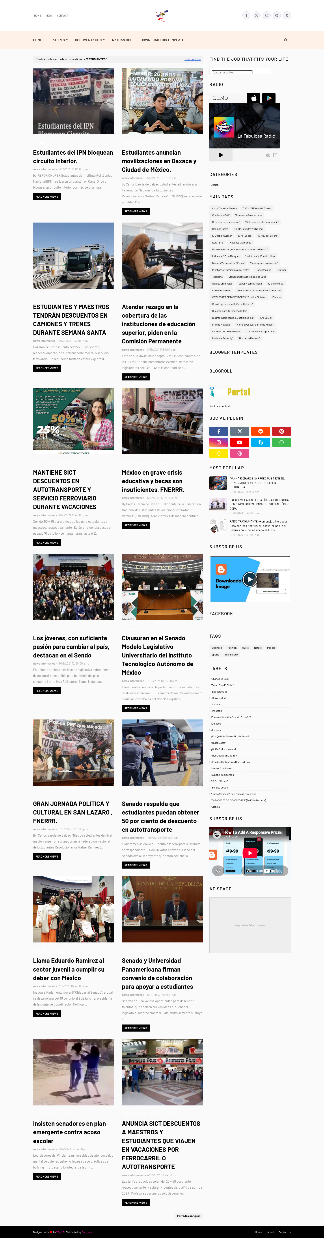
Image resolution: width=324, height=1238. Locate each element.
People (271, 647)
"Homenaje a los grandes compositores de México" (240, 249)
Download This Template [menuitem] (162, 40)
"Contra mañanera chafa (248, 215)
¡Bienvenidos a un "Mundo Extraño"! (250, 717)
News (49, 15)
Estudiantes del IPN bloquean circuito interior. (73, 156)
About (270, 1232)
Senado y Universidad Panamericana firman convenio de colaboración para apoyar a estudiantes (157, 973)
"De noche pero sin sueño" (226, 221)
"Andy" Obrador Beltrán (224, 208)
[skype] (287, 15)
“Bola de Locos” (250, 787)
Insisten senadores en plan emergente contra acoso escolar (69, 1132)
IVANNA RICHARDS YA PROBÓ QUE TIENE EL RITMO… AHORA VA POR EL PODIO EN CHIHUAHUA (257, 483)
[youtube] (239, 442)
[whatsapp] (281, 442)
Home (37, 15)
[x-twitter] (257, 15)
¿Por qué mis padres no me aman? (250, 736)
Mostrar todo (192, 59)
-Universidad (250, 697)
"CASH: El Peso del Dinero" (256, 208)
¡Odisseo (250, 723)
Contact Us (285, 1232)
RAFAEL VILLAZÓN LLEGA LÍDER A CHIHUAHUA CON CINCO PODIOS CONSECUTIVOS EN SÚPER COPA (259, 504)
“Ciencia (276, 297)
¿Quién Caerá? (250, 742)
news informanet (44, 169)
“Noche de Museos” (249, 338)
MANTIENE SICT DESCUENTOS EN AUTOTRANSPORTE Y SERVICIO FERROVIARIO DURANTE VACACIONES (65, 489)
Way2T (60, 1232)
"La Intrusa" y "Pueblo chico (260, 256)
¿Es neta (250, 729)
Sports (215, 654)
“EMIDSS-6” (266, 317)
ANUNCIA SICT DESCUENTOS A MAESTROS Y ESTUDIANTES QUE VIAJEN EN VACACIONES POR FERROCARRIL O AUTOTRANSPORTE (161, 1145)
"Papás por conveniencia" (264, 262)
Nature (258, 647)
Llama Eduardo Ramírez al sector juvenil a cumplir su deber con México (68, 969)
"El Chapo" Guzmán (222, 235)
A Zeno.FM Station (220, 163)
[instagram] (267, 15)
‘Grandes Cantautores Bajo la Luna (247, 276)
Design (250, 184)
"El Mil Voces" (245, 235)
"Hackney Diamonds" (240, 242)
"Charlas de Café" (221, 215)
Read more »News (47, 196)
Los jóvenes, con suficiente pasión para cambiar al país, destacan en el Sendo (71, 646)
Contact (62, 15)
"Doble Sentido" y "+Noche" (248, 228)
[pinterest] (277, 15)
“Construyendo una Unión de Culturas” (232, 303)
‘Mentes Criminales (222, 283)
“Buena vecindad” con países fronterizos (259, 290)
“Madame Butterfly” (222, 338)
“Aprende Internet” (221, 290)
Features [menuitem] (56, 40)
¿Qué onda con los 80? (250, 755)
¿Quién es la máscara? (250, 749)
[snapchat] (218, 453)
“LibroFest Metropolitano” (260, 331)
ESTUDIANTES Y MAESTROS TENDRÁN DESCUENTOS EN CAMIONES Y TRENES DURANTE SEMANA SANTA (71, 319)
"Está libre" (217, 242)
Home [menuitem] (37, 40)
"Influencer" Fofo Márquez (226, 256)
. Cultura (281, 269)
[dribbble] (239, 453)
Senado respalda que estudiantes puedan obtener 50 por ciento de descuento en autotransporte (160, 816)
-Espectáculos (263, 269)
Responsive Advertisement (250, 925)
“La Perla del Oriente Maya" (226, 331)
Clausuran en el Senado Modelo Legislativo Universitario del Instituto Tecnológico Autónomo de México (157, 655)
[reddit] (260, 431)
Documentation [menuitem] (88, 40)
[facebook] (246, 15)
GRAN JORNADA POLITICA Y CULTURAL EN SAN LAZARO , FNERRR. (72, 812)
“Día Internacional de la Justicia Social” (233, 317)
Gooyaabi (87, 1232)
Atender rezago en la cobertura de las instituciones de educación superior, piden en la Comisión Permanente (158, 324)
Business (217, 647)
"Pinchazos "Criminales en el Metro (230, 269)
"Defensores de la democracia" (262, 221)
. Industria (217, 276)
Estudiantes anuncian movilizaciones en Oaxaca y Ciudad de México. (159, 160)
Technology (231, 654)
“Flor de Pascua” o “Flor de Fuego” (254, 324)
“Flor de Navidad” (221, 324)
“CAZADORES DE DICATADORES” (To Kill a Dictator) (239, 297)
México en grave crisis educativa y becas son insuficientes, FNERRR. (153, 480)
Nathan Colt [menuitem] (123, 40)
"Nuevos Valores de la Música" (228, 262)
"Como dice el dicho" (250, 685)
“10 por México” (275, 283)
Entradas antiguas (189, 1216)
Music (245, 647)
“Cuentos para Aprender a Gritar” (229, 310)
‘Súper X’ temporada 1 (250, 283)
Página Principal (219, 406)
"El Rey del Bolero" (268, 235)
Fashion (231, 647)
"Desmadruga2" (220, 228)
